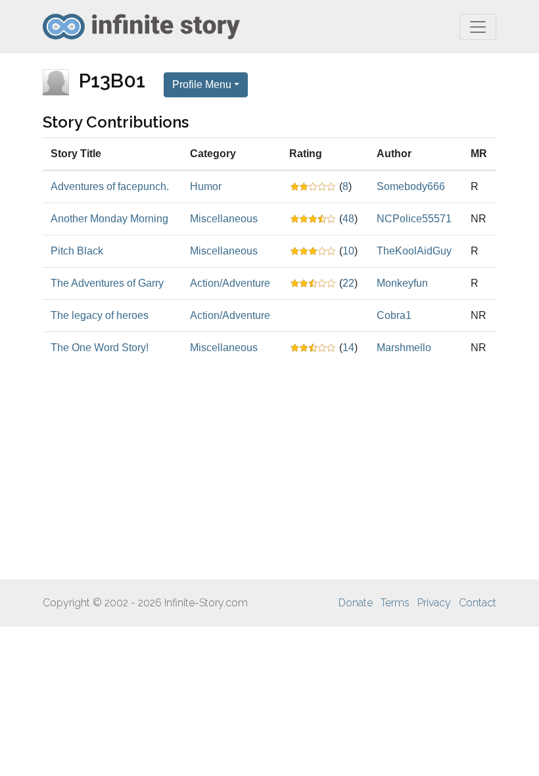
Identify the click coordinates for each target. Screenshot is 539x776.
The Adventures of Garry (107, 283)
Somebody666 (411, 186)
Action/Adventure (230, 283)
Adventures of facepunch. (110, 186)
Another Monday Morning (109, 218)
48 (348, 218)
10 (348, 250)
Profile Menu (201, 84)
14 (348, 347)
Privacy (434, 602)
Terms (395, 602)
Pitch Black (77, 250)
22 (348, 283)
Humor (206, 186)
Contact (477, 602)
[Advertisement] (269, 471)
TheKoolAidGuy (414, 250)
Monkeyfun (402, 283)
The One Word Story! (100, 347)
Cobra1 (394, 315)
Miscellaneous (224, 218)
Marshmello (404, 347)
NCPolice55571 (414, 218)
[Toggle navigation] (477, 27)
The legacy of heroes (100, 315)
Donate (356, 602)
